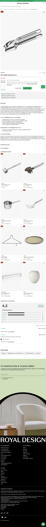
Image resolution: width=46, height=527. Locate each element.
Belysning (25, 449)
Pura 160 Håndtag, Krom (5, 293)
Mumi (2, 474)
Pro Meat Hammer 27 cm (5, 184)
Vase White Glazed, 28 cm (28, 293)
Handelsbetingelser (5, 449)
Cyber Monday (4, 482)
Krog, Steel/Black (4, 257)
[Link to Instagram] (7, 513)
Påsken (2, 471)
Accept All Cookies (27, 88)
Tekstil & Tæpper (26, 453)
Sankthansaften (4, 477)
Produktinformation (5, 144)
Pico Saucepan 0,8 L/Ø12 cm (6, 220)
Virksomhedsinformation (6, 455)
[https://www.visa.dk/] (5, 517)
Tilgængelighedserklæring (6, 463)
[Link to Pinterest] (2, 513)
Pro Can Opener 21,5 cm (28, 184)
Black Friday (3, 480)
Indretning (25, 452)
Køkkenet (25, 455)
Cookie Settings (18, 88)
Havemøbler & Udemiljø (28, 458)
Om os (2, 453)
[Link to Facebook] (5, 513)
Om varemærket (4, 148)
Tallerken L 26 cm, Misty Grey (29, 257)
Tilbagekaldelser (4, 464)
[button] (43, 3)
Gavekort (2, 461)
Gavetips (2, 476)
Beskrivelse (3, 103)
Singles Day (3, 479)
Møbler (24, 447)
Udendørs (3, 473)
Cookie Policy (3, 458)
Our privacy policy (30, 83)
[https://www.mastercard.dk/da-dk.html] (2, 517)
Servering (25, 450)
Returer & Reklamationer (6, 452)
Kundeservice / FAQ (5, 447)
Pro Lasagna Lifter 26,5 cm (28, 220)
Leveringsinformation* (5, 450)
